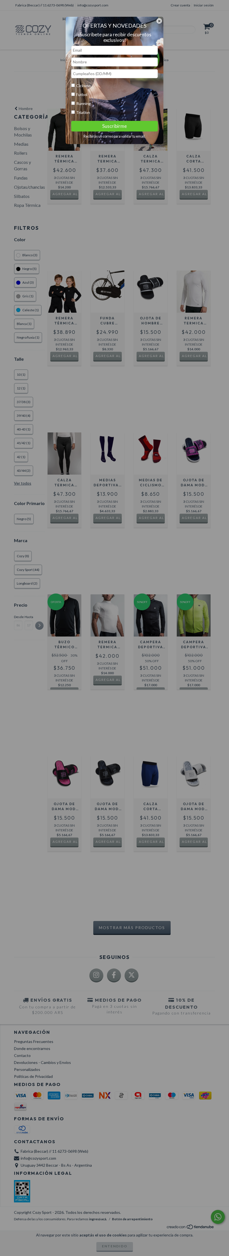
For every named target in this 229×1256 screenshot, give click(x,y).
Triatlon (83, 112)
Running (83, 103)
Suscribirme (114, 126)
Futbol (81, 94)
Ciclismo (83, 85)
